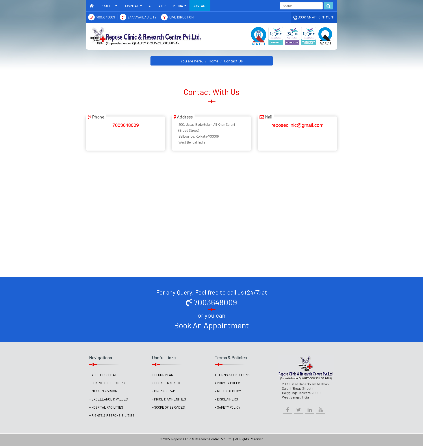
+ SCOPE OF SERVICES (168, 407)
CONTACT (200, 6)
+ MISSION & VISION (103, 391)
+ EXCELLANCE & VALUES (108, 399)
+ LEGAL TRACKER (166, 383)
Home (213, 60)
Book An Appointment (211, 325)
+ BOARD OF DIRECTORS (107, 383)
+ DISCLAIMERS (226, 399)
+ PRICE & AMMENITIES (169, 399)
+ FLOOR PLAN (162, 375)
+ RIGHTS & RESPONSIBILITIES (111, 415)
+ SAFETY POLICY (227, 407)
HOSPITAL (134, 7)
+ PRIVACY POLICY (228, 383)
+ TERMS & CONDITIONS (232, 375)
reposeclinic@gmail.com (297, 124)
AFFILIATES (157, 6)
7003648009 (105, 17)
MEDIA (180, 7)
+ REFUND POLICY (228, 391)
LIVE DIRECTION (181, 17)
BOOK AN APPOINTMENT (316, 17)
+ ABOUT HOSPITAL (103, 375)
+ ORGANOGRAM (163, 391)
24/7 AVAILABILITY (142, 17)
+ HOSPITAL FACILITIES (106, 407)
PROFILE (109, 7)
